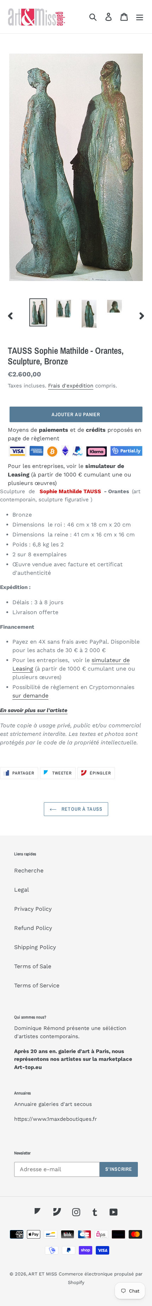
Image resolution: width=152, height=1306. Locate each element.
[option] (38, 312)
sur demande (30, 695)
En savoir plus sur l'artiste (34, 710)
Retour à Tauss (81, 809)
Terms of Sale (32, 966)
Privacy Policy (33, 908)
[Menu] (139, 17)
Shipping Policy (35, 947)
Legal (21, 889)
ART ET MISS (42, 1274)
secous (83, 1104)
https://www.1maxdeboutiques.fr (55, 1119)
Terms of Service (36, 985)
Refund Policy (33, 928)
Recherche (28, 870)
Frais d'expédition (70, 385)
